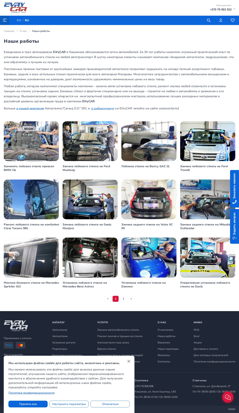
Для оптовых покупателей (211, 355)
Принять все (28, 404)
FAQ (196, 330)
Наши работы (167, 336)
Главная (9, 31)
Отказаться (110, 404)
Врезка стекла (106, 349)
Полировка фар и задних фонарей (120, 355)
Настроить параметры (69, 404)
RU (27, 20)
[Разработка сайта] (231, 409)
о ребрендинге (102, 108)
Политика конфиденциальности (214, 361)
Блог (197, 336)
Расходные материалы (67, 355)
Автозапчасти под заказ (113, 342)
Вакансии (164, 342)
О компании (165, 330)
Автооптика (60, 336)
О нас (23, 31)
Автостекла (59, 330)
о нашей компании (30, 108)
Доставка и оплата (206, 349)
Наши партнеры (168, 349)
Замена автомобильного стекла (118, 330)
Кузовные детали (63, 342)
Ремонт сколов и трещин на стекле (119, 336)
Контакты (164, 361)
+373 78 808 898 (144, 386)
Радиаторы (59, 349)
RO (19, 20)
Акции (198, 342)
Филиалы (164, 355)
